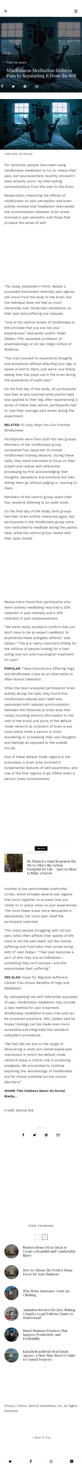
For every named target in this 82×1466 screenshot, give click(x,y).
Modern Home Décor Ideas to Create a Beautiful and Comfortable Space (49, 1251)
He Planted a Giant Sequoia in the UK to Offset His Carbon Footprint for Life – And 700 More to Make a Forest (52, 867)
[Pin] (25, 86)
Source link (25, 1110)
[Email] (36, 86)
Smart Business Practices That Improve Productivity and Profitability (45, 1334)
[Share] (2, 86)
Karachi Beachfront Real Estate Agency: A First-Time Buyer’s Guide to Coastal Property (49, 1355)
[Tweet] (13, 86)
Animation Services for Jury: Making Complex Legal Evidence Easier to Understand (49, 1314)
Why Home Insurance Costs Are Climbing (46, 1293)
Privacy (9, 1405)
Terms (21, 1405)
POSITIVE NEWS (16, 62)
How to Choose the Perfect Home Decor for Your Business (48, 1272)
